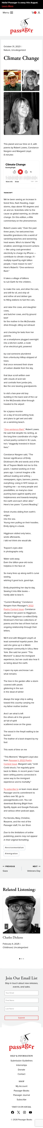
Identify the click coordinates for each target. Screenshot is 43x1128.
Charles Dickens (13, 937)
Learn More (7, 6)
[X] (18, 1112)
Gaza (9, 869)
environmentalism (14, 847)
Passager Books (21, 1090)
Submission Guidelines (22, 1060)
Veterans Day (33, 869)
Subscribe (21, 1099)
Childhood (8, 947)
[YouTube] (30, 1112)
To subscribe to (11, 789)
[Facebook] (12, 1112)
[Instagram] (24, 1112)
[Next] (36, 926)
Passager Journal (21, 1095)
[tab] (19, 958)
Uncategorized (18, 50)
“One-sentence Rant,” (14, 429)
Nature (7, 50)
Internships (21, 1065)
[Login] (39, 12)
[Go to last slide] (6, 926)
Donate (21, 1069)
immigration (11, 853)
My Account (21, 1086)
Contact (21, 1074)
